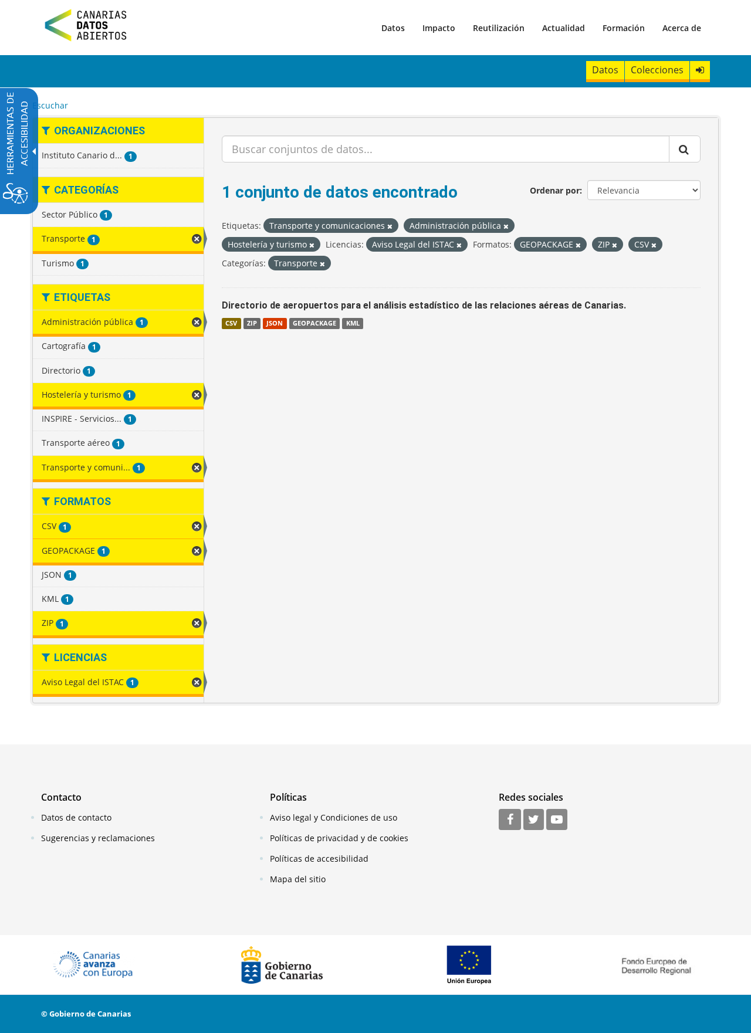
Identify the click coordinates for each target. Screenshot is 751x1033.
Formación (624, 27)
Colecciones (657, 69)
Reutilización (499, 27)
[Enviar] (685, 149)
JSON (274, 323)
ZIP (252, 323)
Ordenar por (555, 190)
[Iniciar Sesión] (700, 70)
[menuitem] (393, 27)
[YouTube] (556, 820)
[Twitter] (533, 820)
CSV (231, 323)
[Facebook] (510, 820)
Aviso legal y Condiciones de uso (333, 817)
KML (353, 323)
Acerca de (681, 27)
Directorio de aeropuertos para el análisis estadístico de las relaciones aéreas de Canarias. (424, 305)
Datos (393, 27)
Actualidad (563, 27)
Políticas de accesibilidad (319, 858)
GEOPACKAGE (314, 323)
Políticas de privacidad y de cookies (339, 838)
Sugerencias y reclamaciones (98, 838)
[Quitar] (390, 226)
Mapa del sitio (298, 879)
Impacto (438, 27)
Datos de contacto (76, 817)
